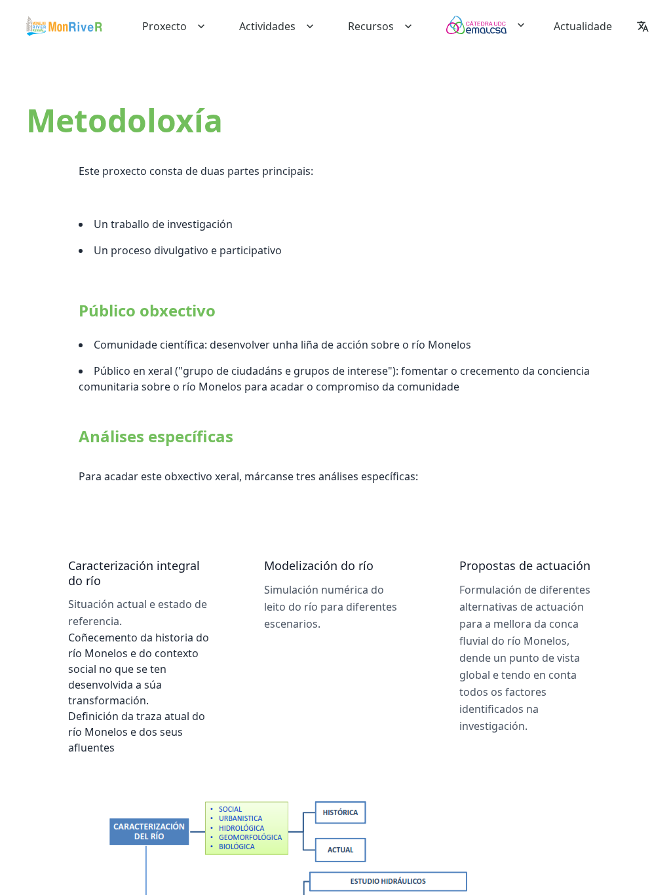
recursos (371, 26)
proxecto (164, 26)
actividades (267, 26)
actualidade (583, 26)
